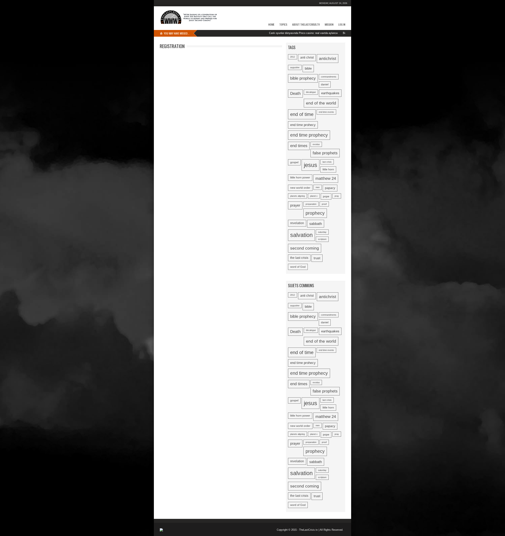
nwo (318, 187)
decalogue (311, 92)
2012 (292, 57)
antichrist (327, 58)
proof (324, 204)
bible (308, 68)
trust (317, 258)
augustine (294, 67)
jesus (310, 165)
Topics (283, 24)
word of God (298, 266)
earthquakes (330, 93)
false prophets (325, 153)
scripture (322, 239)
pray (337, 196)
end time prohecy (303, 125)
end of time (301, 114)
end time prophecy (309, 135)
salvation (301, 235)
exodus (316, 144)
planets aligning (297, 196)
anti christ (307, 57)
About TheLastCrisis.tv (306, 24)
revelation (297, 223)
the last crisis (299, 257)
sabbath (315, 224)
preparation (311, 204)
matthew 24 (325, 178)
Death (295, 93)
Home (271, 24)
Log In (341, 24)
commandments (328, 77)
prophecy (315, 213)
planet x (314, 196)
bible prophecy (303, 78)
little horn (328, 169)
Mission (329, 24)
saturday (322, 232)
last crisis (327, 162)
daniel (324, 84)
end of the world (321, 103)
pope (326, 196)
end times (298, 146)
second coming (304, 248)
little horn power (300, 177)
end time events (326, 112)
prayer (295, 205)
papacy (330, 188)
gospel (294, 162)
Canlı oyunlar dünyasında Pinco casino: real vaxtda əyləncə (285, 33)
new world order (300, 187)
